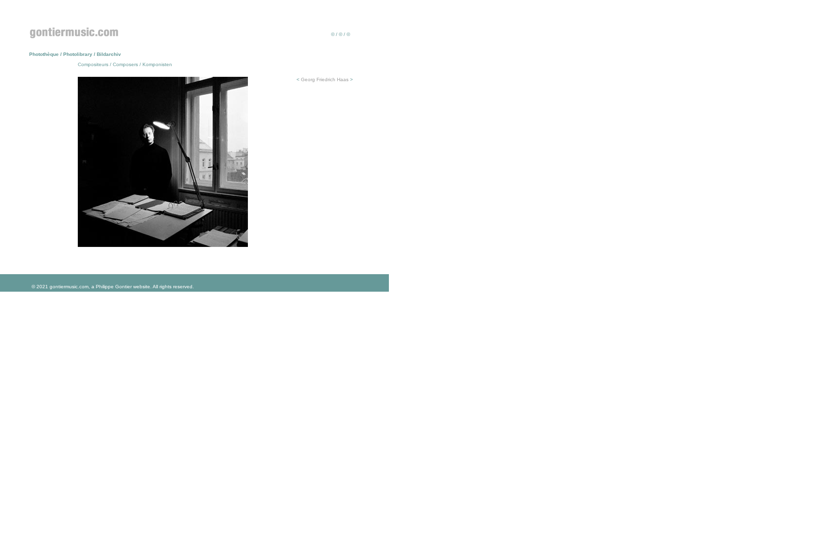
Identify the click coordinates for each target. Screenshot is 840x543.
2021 (42, 286)
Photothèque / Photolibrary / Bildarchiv (75, 54)
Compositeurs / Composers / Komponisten (125, 64)
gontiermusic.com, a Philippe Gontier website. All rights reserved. (121, 286)
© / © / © (340, 34)
